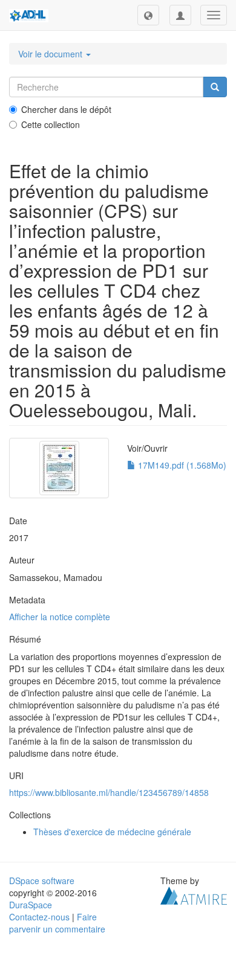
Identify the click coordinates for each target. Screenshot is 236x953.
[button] (148, 15)
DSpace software (41, 880)
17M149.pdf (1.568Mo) (181, 465)
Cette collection (50, 124)
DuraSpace (30, 905)
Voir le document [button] (51, 54)
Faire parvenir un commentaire (57, 923)
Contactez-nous (39, 917)
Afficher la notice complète (59, 617)
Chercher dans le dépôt (66, 109)
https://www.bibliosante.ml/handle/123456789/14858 (109, 792)
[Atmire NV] (193, 894)
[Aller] (215, 87)
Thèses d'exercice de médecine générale (112, 832)
